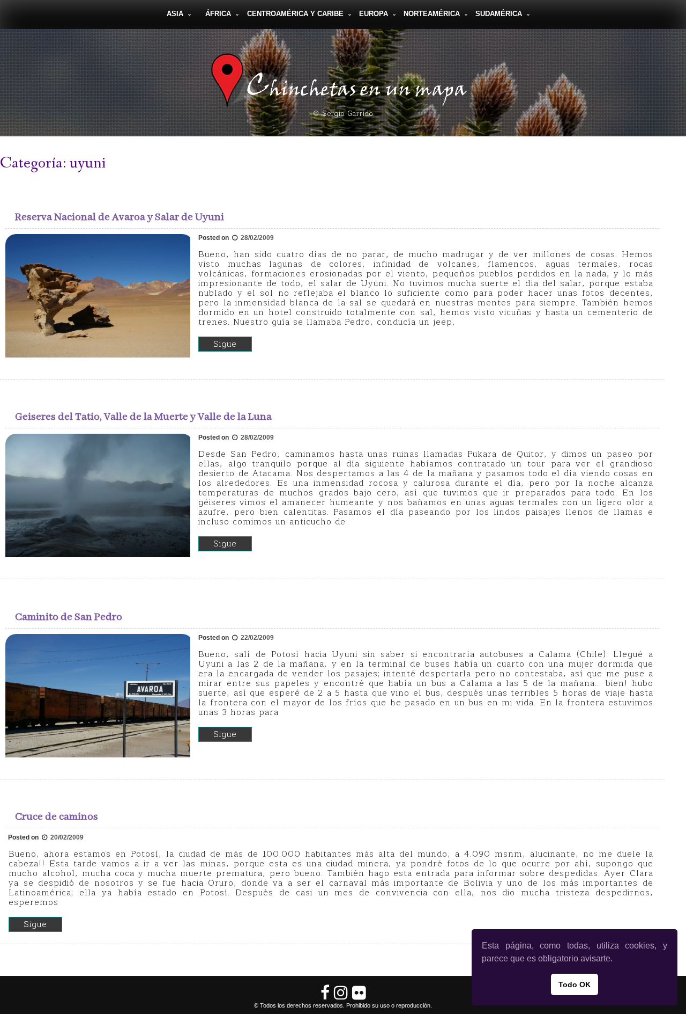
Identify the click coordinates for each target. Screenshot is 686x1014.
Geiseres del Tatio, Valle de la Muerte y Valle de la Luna (143, 417)
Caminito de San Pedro (68, 617)
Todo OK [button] (574, 984)
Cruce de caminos (56, 816)
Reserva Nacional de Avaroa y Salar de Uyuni (119, 217)
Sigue (225, 344)
